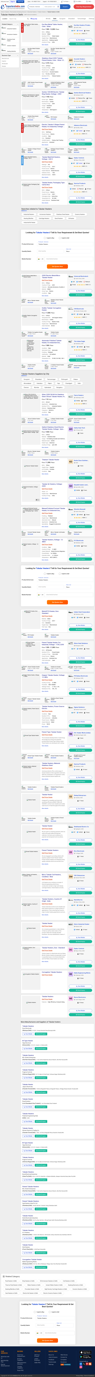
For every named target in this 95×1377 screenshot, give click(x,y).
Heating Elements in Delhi (75, 1285)
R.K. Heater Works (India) (82, 733)
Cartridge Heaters (44, 218)
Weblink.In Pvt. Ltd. (17, 1375)
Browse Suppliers (20, 1359)
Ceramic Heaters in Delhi (80, 1289)
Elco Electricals (79, 851)
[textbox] (19, 18)
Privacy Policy (79, 1375)
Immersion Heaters (45, 214)
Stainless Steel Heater (62, 214)
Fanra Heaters (78, 395)
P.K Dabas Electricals (81, 676)
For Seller (78, 1)
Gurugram (62, 18)
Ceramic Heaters (80, 214)
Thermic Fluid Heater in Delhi (13, 1285)
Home (2, 12)
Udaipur (75, 379)
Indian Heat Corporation (82, 612)
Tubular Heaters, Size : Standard (53, 948)
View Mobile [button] (28, 1034)
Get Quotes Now (57, 266)
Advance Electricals (80, 125)
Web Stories (64, 1355)
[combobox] (40, 259)
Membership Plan (4, 1361)
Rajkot (50, 383)
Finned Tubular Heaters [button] (30, 1186)
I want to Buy (50, 238)
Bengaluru (59, 387)
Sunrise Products (79, 183)
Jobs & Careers (53, 1357)
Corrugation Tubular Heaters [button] (52, 972)
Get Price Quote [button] (47, 129)
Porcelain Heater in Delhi (32, 1289)
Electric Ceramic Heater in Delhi (52, 1293)
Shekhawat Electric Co (81, 827)
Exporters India (13, 6)
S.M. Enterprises (79, 875)
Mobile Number (26, 259)
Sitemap (51, 1364)
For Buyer (66, 1)
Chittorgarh (64, 379)
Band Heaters (59, 218)
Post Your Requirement (21, 1355)
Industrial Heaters (32, 12)
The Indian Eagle (79, 341)
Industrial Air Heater (29, 222)
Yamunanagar (81, 18)
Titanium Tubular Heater (50, 460)
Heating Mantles (28, 218)
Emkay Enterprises (80, 795)
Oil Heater (71, 218)
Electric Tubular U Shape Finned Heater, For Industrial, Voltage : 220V (53, 127)
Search (65, 6)
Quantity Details (26, 251)
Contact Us (64, 1357)
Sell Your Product (37, 1355)
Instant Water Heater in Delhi (54, 1285)
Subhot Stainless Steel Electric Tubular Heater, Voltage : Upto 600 (53, 429)
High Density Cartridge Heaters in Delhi (56, 1289)
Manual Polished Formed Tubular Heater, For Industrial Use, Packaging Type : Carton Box (53, 510)
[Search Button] (28, 18)
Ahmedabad (27, 383)
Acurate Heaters (79, 59)
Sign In (13, 1)
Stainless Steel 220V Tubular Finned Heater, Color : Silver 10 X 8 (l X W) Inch (53, 60)
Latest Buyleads (37, 1359)
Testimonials (52, 1362)
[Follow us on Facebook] (81, 1364)
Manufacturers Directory (21, 1363)
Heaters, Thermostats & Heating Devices (15, 12)
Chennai (26, 387)
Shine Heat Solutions (81, 643)
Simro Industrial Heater (81, 924)
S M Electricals (79, 309)
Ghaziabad (71, 18)
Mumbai (36, 387)
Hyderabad (48, 387)
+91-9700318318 (49, 1)
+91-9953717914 (34, 1)
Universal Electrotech (81, 276)
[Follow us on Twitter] (84, 1364)
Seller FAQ (37, 1362)
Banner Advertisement (5, 1365)
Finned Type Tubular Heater (52, 732)
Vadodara (39, 383)
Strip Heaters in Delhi (28, 1281)
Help (89, 1)
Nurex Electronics (80, 997)
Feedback (51, 1359)
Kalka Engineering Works (82, 973)
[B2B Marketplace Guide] (90, 1364)
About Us (51, 1355)
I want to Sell (65, 238)
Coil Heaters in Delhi (68, 1281)
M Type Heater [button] (27, 1041)
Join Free (20, 1)
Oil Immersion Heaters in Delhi (48, 1281)
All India (48, 18)
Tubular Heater (47, 794)
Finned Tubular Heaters (50, 850)
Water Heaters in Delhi (33, 1285)
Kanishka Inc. (78, 900)
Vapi (58, 383)
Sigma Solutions (79, 707)
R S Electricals (78, 540)
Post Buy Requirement (83, 7)
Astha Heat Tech (79, 428)
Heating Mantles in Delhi (12, 1289)
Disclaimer (64, 1362)
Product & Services (27, 244)
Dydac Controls (79, 158)
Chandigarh (68, 383)
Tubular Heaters (42, 12)
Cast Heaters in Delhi (11, 1293)
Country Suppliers (20, 1367)
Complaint (64, 1359)
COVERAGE (65, 1364)
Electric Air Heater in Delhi (30, 1293)
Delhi (54, 18)
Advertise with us (5, 1357)
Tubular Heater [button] (27, 1084)
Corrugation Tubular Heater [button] (32, 1259)
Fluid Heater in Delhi (11, 1281)
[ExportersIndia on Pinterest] (87, 1364)
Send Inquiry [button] (81, 44)
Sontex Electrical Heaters (82, 93)
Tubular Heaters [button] (47, 996)
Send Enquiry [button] (42, 1034)
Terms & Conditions (89, 1375)
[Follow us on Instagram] (81, 1367)
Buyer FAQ (20, 1370)
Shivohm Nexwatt (79, 509)
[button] (58, 7)
